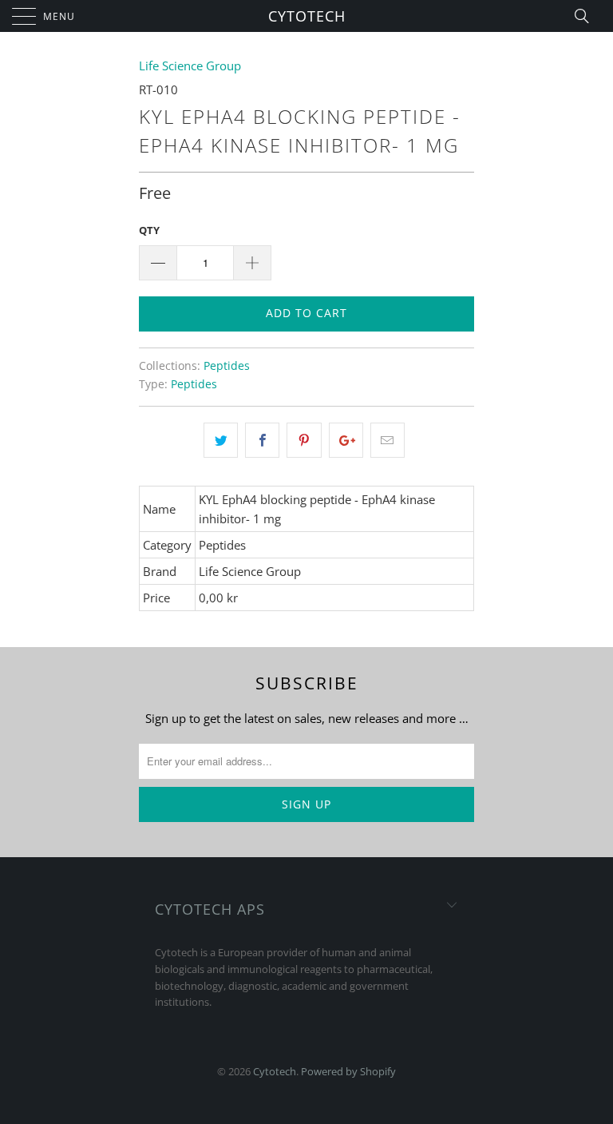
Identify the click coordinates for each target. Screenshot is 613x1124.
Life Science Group (190, 65)
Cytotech (307, 16)
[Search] (586, 16)
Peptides (227, 366)
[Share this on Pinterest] (304, 440)
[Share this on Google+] (346, 440)
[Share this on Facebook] (262, 440)
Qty (149, 230)
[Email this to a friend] (387, 440)
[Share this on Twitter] (221, 440)
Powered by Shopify (348, 1071)
